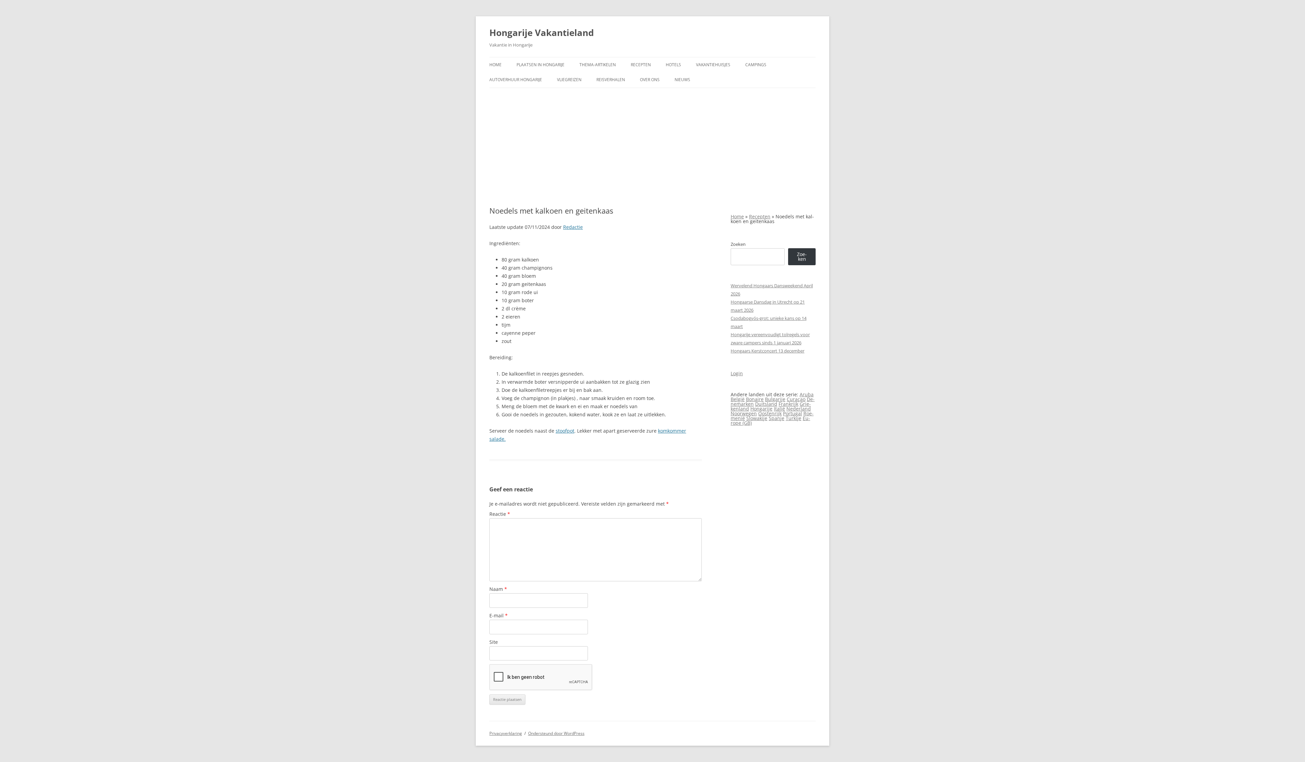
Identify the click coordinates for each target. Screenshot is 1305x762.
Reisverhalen (610, 80)
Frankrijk (788, 404)
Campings (755, 65)
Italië (779, 408)
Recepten (641, 65)
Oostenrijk (770, 413)
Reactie (499, 514)
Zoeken (738, 244)
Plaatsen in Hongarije (540, 65)
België (738, 399)
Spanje (776, 418)
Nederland (798, 408)
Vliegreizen (569, 80)
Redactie (573, 227)
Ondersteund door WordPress (556, 733)
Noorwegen (744, 413)
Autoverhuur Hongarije (515, 80)
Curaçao (796, 399)
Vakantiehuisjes (713, 65)
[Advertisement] (652, 147)
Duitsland (766, 404)
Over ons (650, 80)
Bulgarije (775, 399)
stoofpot (565, 431)
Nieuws (682, 80)
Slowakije (756, 418)
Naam (498, 589)
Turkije (793, 418)
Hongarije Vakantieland (541, 32)
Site (493, 642)
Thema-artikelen (597, 65)
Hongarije (761, 408)
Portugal (792, 413)
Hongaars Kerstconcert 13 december (767, 351)
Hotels (673, 65)
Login (737, 373)
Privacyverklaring (505, 733)
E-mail (498, 615)
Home (495, 65)
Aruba (807, 394)
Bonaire (755, 399)
